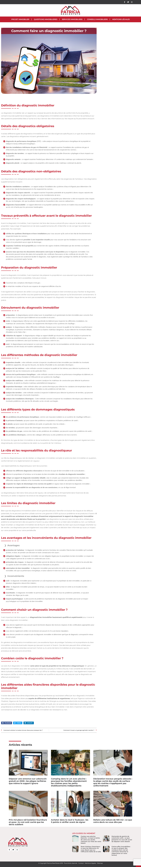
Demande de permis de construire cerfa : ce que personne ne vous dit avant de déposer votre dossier (122, 838)
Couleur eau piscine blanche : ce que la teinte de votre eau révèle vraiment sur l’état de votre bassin (91, 839)
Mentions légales (121, 19)
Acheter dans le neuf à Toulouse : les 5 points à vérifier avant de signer (69, 821)
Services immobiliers (72, 19)
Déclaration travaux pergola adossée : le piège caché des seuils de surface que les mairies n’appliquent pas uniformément (112, 782)
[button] (6, 723)
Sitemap (100, 863)
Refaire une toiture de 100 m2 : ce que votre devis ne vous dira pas (112, 821)
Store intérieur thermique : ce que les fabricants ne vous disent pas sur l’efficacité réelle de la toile (91, 849)
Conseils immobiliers (97, 19)
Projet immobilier (20, 19)
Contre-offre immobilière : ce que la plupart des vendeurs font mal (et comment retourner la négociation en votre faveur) (121, 851)
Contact (81, 863)
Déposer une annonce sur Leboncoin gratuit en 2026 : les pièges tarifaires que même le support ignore (28, 781)
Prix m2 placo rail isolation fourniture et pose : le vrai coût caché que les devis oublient (28, 822)
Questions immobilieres (45, 19)
